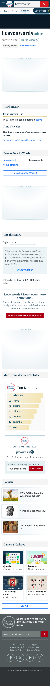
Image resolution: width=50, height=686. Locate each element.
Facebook (11, 658)
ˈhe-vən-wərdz (28, 39)
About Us (24, 644)
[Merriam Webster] (25, 441)
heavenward (9, 160)
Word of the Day (25, 447)
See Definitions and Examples (24, 457)
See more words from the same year (22, 139)
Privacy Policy (17, 650)
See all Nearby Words (24, 172)
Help (14, 644)
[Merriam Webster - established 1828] (9, 4)
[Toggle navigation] (3, 4)
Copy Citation (26, 269)
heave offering (10, 164)
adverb (39, 33)
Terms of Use (33, 650)
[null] (32, 452)
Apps (34, 644)
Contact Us (34, 647)
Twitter (20, 658)
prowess (23, 452)
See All (24, 606)
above (38, 119)
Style (5, 242)
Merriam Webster (8, 622)
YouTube (30, 658)
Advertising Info (17, 647)
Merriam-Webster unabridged (25, 316)
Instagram (39, 658)
